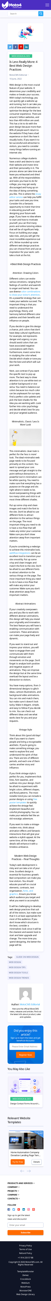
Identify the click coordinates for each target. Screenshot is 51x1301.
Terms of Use (25, 1249)
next (29, 1171)
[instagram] (28, 1209)
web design (15, 962)
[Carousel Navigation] (25, 1171)
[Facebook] (15, 46)
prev (22, 1171)
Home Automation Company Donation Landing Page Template (26, 1154)
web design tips (17, 967)
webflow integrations (19, 552)
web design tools (18, 972)
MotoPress (25, 1286)
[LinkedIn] (26, 46)
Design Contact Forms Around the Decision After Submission (25, 1103)
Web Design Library (25, 1294)
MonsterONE (25, 1290)
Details (36, 1161)
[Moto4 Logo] (12, 5)
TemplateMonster (25, 1271)
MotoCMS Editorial (18, 75)
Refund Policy (25, 1253)
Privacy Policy (25, 1245)
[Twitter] (10, 46)
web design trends (19, 977)
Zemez (25, 1275)
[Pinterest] (20, 46)
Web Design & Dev (21, 56)
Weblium (25, 1282)
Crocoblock (25, 1279)
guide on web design (27, 957)
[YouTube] (18, 1209)
